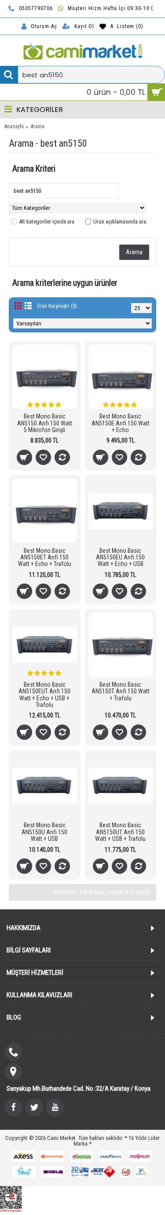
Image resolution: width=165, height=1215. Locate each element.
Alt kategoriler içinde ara (46, 221)
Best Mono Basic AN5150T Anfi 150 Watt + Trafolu (121, 691)
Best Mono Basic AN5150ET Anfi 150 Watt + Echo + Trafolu (44, 557)
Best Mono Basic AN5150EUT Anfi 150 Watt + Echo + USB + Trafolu (44, 694)
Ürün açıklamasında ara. (120, 221)
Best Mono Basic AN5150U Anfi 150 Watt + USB (44, 832)
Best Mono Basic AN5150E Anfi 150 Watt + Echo (121, 423)
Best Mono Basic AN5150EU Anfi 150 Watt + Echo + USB (120, 557)
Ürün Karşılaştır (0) (57, 306)
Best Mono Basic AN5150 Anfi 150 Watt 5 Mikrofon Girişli (44, 423)
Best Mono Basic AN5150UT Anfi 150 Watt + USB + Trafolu (120, 832)
